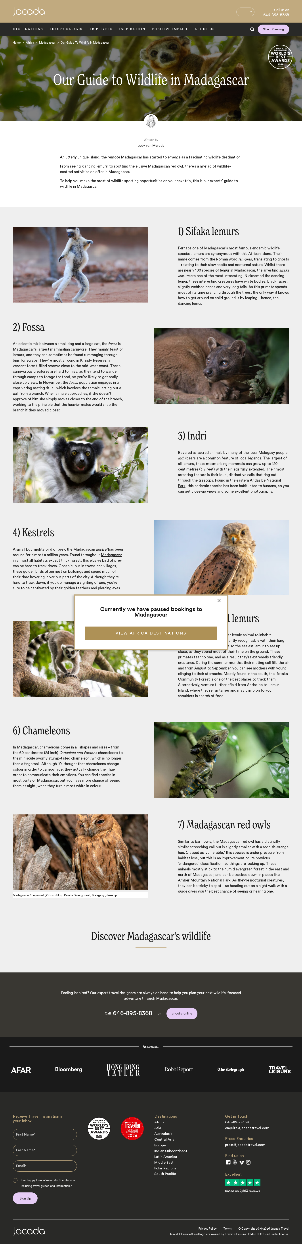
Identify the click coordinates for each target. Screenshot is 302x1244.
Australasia (163, 1134)
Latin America (165, 1157)
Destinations (28, 29)
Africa (30, 42)
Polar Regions (165, 1168)
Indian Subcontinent (170, 1151)
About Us (205, 29)
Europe (160, 1145)
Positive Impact (170, 29)
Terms (227, 1228)
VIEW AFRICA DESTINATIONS (151, 633)
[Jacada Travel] (29, 14)
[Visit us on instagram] (248, 1163)
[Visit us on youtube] (235, 1163)
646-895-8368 (276, 15)
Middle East (164, 1162)
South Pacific (165, 1174)
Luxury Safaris (66, 29)
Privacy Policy (208, 1228)
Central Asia (164, 1139)
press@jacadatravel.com (245, 1145)
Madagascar (47, 42)
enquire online (182, 1013)
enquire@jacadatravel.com (247, 1128)
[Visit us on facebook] (228, 1163)
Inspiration (132, 29)
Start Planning (273, 29)
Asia (157, 1128)
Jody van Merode (151, 145)
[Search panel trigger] (252, 29)
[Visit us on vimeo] (241, 1164)
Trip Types (101, 29)
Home (17, 42)
